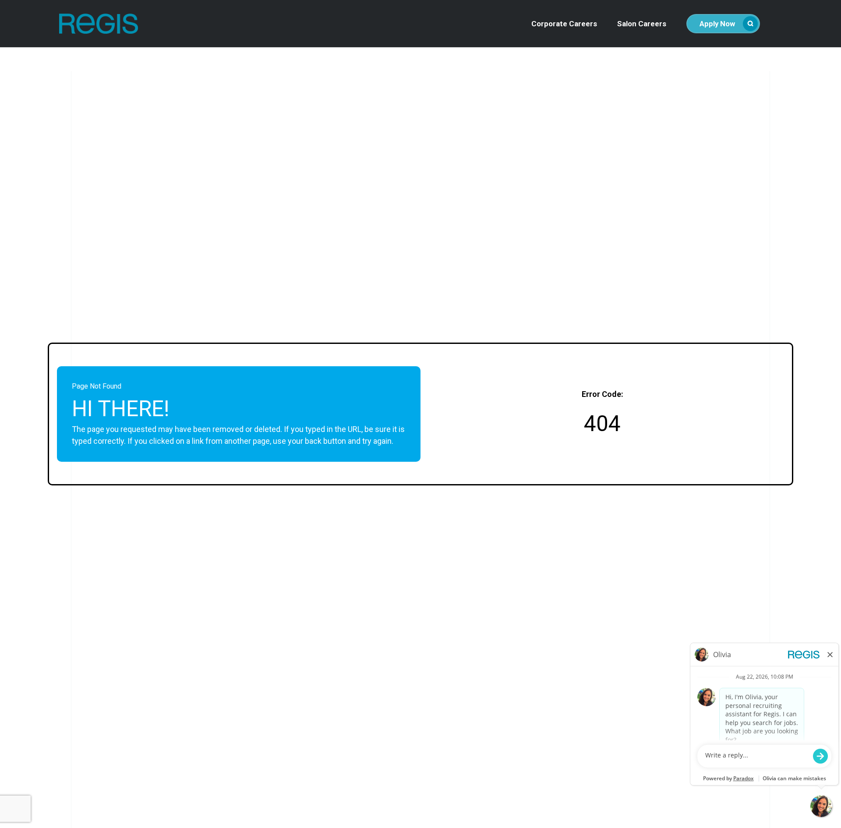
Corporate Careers (564, 24)
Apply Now (717, 23)
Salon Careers (641, 24)
